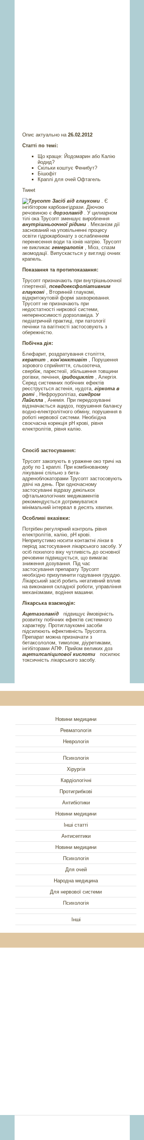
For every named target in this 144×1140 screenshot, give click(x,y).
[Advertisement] (72, 56)
